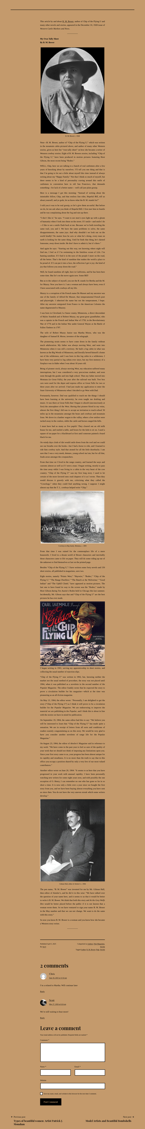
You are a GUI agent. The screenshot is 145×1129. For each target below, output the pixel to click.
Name (43, 1067)
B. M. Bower (67, 21)
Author (83, 950)
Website (43, 1080)
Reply (42, 991)
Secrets (102, 947)
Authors (90, 944)
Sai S (44, 947)
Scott (51, 1000)
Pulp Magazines (99, 944)
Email (78, 1067)
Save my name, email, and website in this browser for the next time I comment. (70, 1094)
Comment (44, 1040)
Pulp (97, 950)
